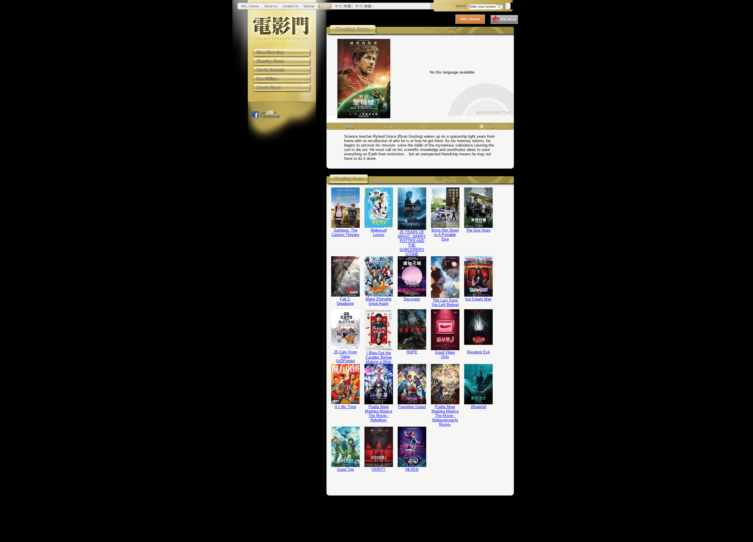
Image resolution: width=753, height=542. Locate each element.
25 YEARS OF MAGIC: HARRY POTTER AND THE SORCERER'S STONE (412, 243)
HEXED (412, 469)
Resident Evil (478, 352)
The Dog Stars (478, 230)
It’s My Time (345, 407)
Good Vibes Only (445, 354)
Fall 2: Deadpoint (345, 301)
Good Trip (345, 469)
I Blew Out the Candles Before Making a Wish (379, 357)
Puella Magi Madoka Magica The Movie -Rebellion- (378, 413)
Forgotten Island (412, 407)
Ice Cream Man (478, 299)
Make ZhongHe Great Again (379, 301)
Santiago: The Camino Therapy (345, 232)
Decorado (412, 299)
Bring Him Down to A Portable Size (445, 234)
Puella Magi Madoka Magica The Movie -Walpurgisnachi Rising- (445, 416)
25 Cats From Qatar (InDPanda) (345, 356)
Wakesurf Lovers (379, 232)
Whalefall (478, 407)
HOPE (412, 352)
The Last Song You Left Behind (445, 302)
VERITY (378, 469)
